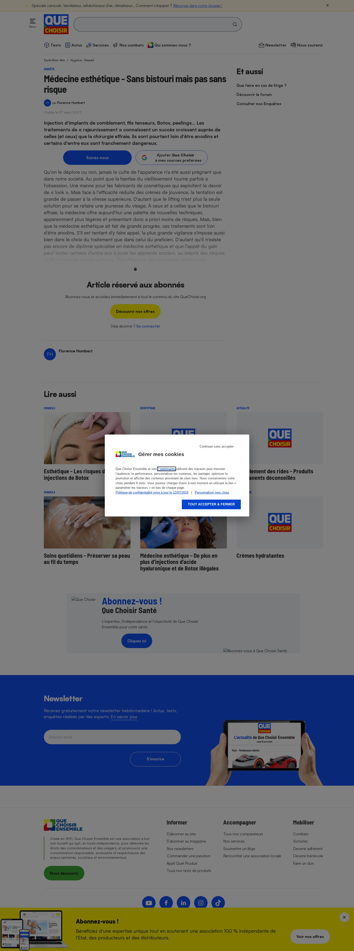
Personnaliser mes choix (212, 492)
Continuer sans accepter (217, 446)
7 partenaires (166, 469)
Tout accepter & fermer (211, 504)
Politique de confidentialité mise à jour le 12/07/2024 (152, 492)
